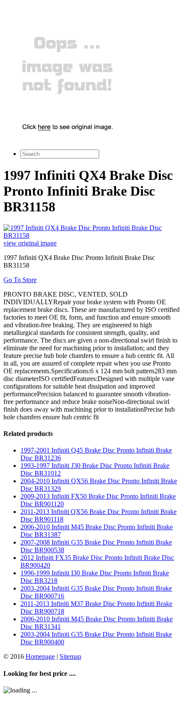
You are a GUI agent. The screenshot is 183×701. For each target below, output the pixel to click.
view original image (30, 243)
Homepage (40, 656)
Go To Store (20, 279)
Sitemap (70, 656)
